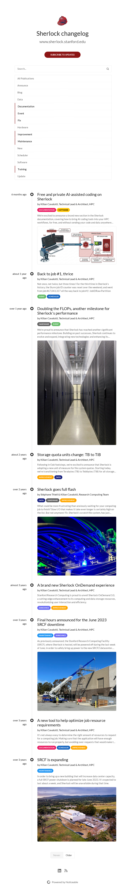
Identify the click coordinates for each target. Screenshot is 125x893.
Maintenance (25, 141)
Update (21, 176)
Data (20, 99)
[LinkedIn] (61, 870)
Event (21, 113)
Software (22, 162)
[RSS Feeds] (65, 870)
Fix (19, 120)
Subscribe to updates (62, 54)
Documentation (26, 106)
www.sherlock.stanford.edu (62, 41)
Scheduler (22, 155)
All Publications (25, 78)
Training (22, 169)
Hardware (22, 127)
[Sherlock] (62, 21)
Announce (22, 85)
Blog (19, 92)
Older (69, 855)
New (19, 148)
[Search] (107, 68)
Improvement (25, 134)
